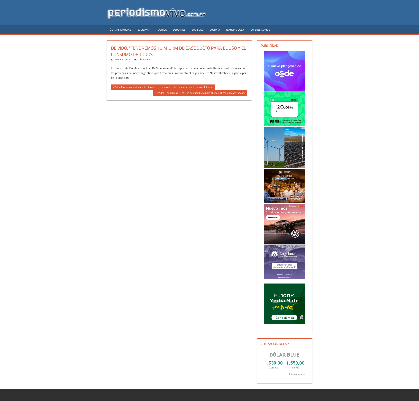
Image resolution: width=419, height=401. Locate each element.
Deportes (179, 30)
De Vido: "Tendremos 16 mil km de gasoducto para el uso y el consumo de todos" (199, 93)
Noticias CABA (235, 30)
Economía (143, 30)
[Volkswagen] (284, 224)
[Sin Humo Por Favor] (284, 186)
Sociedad (197, 30)
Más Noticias (144, 59)
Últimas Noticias (120, 30)
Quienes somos (260, 30)
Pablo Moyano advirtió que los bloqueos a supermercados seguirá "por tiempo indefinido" (163, 87)
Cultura (215, 30)
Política (161, 30)
